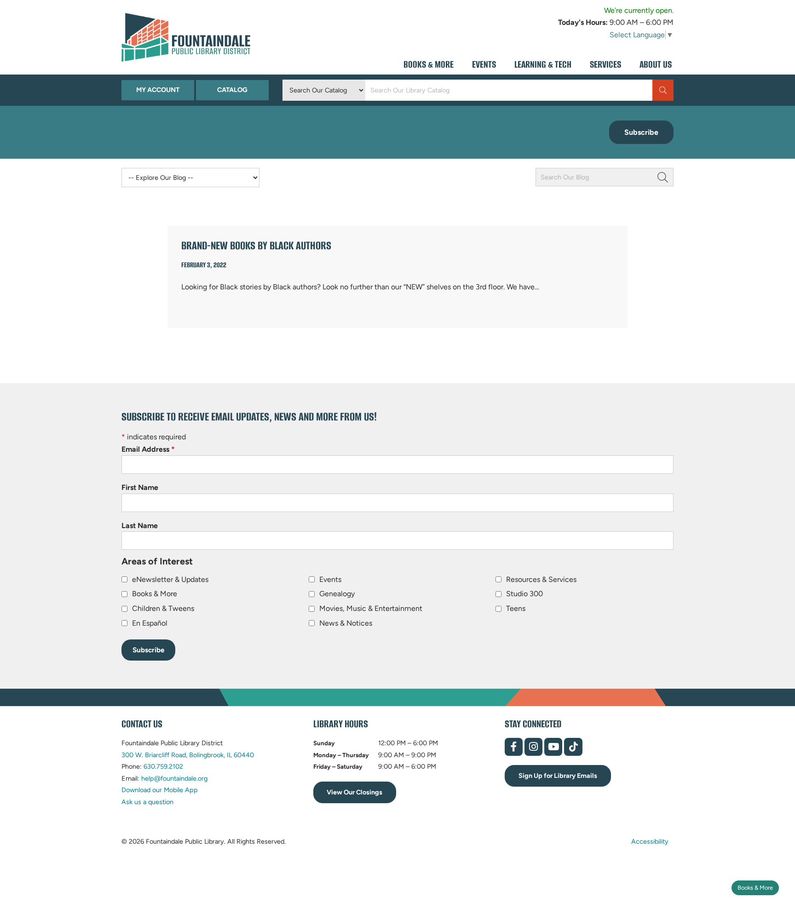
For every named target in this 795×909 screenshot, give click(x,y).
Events (330, 579)
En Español (149, 623)
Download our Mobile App (159, 790)
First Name (139, 487)
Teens (515, 608)
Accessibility (649, 841)
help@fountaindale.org (174, 778)
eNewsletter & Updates (170, 579)
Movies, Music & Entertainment (370, 608)
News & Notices (345, 623)
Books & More (755, 887)
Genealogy (337, 593)
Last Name (139, 525)
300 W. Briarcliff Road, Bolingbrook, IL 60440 (187, 755)
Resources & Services (541, 579)
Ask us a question (147, 802)
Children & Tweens (163, 608)
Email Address (148, 449)
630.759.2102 (163, 766)
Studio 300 (524, 593)
